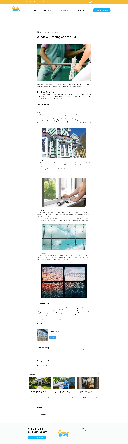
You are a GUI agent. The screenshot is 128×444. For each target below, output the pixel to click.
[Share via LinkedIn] (44, 361)
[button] (33, 9)
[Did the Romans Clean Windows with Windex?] (88, 383)
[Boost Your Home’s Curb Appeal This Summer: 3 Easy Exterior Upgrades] (64, 383)
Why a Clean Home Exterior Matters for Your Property (39, 392)
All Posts (31, 22)
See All (97, 373)
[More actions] (90, 32)
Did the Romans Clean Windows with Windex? (86, 392)
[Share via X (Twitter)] (41, 361)
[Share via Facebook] (37, 361)
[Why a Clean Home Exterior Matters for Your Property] (40, 383)
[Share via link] (48, 361)
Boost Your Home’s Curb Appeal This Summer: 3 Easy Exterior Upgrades (63, 392)
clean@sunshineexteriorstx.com (89, 431)
